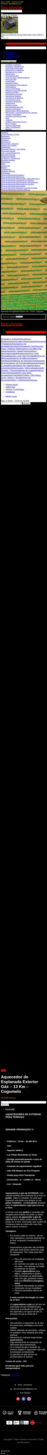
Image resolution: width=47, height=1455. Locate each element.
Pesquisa (27, 403)
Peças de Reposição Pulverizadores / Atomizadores (19, 182)
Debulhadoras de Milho (13, 94)
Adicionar (5, 1105)
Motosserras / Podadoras (14, 70)
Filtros (3, 164)
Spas (7, 118)
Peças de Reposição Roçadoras (12, 175)
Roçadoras (5, 140)
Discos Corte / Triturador (10, 144)
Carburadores (6, 169)
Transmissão (5, 166)
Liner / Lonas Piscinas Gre (10, 153)
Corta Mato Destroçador (14, 68)
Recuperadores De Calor (14, 107)
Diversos (8, 129)
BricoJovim (11, 7)
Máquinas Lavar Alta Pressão (16, 90)
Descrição (10, 1109)
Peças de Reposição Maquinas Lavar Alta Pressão (19, 188)
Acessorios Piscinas (8, 155)
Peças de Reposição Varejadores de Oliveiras (17, 180)
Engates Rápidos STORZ (10, 134)
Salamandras (10, 103)
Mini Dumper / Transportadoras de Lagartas (21, 112)
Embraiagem (5, 162)
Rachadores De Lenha (13, 72)
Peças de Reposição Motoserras (12, 177)
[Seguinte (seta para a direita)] (4, 1453)
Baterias (4, 167)
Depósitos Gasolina (8, 160)
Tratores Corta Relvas (13, 114)
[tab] (25, 1238)
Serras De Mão (10, 79)
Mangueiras (5, 136)
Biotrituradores (10, 87)
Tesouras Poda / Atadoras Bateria (17, 77)
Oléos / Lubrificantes (12, 127)
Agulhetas (4, 133)
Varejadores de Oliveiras (14, 98)
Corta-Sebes (10, 81)
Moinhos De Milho (11, 92)
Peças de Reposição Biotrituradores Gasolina (17, 184)
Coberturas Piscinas (8, 156)
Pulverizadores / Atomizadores (16, 85)
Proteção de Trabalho (9, 145)
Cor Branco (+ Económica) (10, 158)
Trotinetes (9, 120)
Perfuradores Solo (12, 76)
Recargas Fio (6, 142)
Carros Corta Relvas (12, 89)
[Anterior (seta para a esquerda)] (2, 1453)
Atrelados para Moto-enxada (15, 116)
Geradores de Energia (13, 101)
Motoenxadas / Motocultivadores (17, 111)
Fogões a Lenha (11, 105)
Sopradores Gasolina (13, 96)
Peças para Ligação (8, 151)
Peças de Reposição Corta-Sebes (13, 186)
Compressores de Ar (12, 100)
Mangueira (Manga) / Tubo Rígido (13, 149)
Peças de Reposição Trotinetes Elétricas (15, 190)
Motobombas (5, 138)
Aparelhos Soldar (11, 83)
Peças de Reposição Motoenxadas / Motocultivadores (20, 179)
